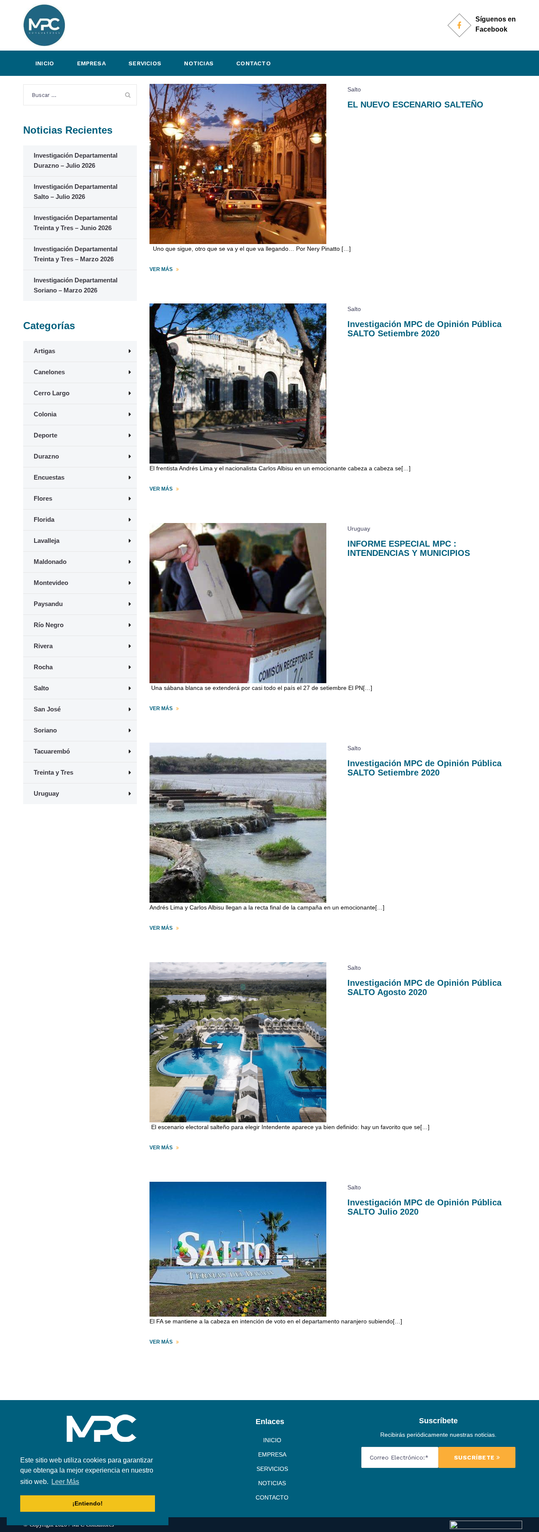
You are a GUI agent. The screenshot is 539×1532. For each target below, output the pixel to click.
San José (47, 709)
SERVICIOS (144, 63)
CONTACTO (253, 63)
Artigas (44, 350)
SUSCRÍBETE (475, 1457)
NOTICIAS (198, 63)
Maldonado (50, 561)
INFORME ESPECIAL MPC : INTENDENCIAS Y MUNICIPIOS (408, 548)
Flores (43, 498)
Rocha (43, 667)
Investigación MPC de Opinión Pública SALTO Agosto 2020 (424, 987)
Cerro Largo (51, 393)
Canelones (49, 372)
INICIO (44, 63)
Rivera (43, 645)
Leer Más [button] (65, 1481)
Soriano (45, 730)
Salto (354, 89)
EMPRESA (91, 63)
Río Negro (49, 624)
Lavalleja (46, 540)
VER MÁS (161, 269)
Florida (44, 519)
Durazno (46, 456)
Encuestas (49, 477)
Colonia (45, 414)
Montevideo (51, 582)
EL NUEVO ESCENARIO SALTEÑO (415, 104)
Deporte (45, 435)
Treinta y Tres (53, 772)
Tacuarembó (52, 751)
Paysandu (48, 603)
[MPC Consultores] (44, 24)
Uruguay (358, 528)
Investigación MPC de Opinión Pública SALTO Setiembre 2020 (424, 328)
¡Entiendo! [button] (87, 1503)
